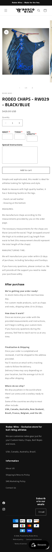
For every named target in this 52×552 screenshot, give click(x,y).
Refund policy (18, 539)
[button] (6, 10)
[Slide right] (32, 88)
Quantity (5, 117)
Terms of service (21, 544)
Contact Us (11, 487)
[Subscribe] (43, 512)
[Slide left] (19, 88)
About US (10, 468)
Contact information (34, 539)
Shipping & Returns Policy (18, 474)
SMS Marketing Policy (15, 481)
